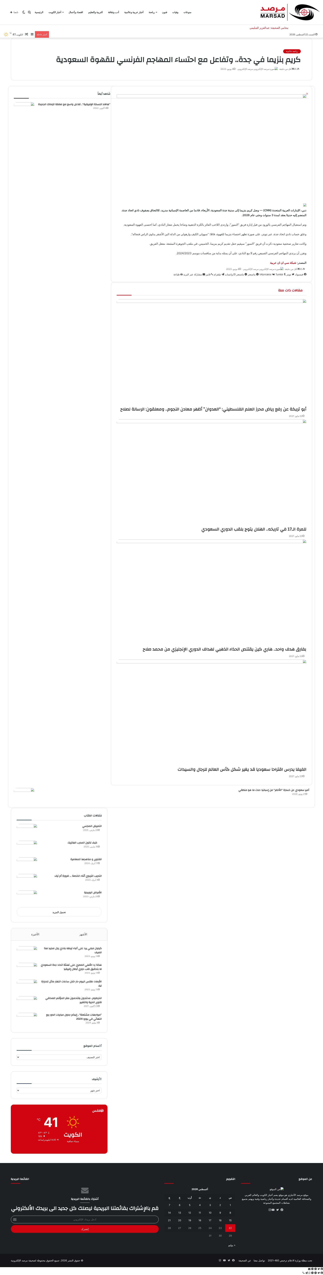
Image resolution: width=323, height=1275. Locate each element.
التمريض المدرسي (92, 826)
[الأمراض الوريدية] (27, 898)
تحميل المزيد (59, 912)
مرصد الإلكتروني (245, 69)
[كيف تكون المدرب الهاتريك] (27, 848)
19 (189, 1220)
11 (200, 1212)
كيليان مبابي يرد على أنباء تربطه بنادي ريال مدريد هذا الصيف (73, 950)
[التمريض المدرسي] (27, 831)
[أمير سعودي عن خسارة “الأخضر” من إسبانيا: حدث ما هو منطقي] (24, 795)
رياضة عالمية (292, 51)
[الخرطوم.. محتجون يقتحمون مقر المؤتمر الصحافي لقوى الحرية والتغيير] (27, 1003)
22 (230, 1227)
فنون (164, 12)
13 (179, 1212)
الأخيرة (35, 934)
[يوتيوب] (274, 1210)
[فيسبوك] (283, 1210)
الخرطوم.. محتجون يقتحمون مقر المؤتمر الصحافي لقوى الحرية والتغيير (73, 1000)
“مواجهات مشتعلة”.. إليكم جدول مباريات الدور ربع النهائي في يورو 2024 (74, 1016)
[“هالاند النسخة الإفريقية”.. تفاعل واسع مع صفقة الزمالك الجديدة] (24, 109)
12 (189, 1212)
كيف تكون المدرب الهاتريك (85, 842)
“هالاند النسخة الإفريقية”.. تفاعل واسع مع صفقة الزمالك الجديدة (74, 104)
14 (169, 1212)
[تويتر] (279, 1210)
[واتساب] (309, 1272)
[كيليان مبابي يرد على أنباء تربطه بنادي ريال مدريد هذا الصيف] (27, 953)
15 (230, 1220)
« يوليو (231, 1245)
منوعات (187, 12)
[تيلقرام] (306, 1272)
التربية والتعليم (95, 12)
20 (179, 1220)
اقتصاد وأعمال (76, 12)
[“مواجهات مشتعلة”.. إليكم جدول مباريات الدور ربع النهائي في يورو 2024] (27, 1020)
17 (210, 1220)
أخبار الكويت (55, 12)
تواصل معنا (259, 1260)
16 (220, 1220)
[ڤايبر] (303, 1272)
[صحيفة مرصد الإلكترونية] (290, 12)
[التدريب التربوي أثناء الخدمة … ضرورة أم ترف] (27, 881)
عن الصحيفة (245, 1260)
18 (200, 1220)
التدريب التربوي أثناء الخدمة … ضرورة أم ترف (78, 876)
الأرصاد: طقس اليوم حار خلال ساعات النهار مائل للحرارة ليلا (71, 983)
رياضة (152, 12)
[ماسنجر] (315, 1269)
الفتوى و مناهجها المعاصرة (86, 859)
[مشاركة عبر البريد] (309, 1269)
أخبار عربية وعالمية (134, 12)
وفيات (175, 12)
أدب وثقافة (113, 12)
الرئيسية (39, 12)
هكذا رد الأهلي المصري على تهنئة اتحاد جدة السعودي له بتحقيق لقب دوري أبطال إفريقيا (71, 967)
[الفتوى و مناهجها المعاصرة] (27, 864)
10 (210, 1212)
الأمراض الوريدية (93, 892)
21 (169, 1220)
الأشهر (83, 934)
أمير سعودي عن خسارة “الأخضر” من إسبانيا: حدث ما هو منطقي (274, 790)
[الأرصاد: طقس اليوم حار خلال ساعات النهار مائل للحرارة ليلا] (27, 987)
